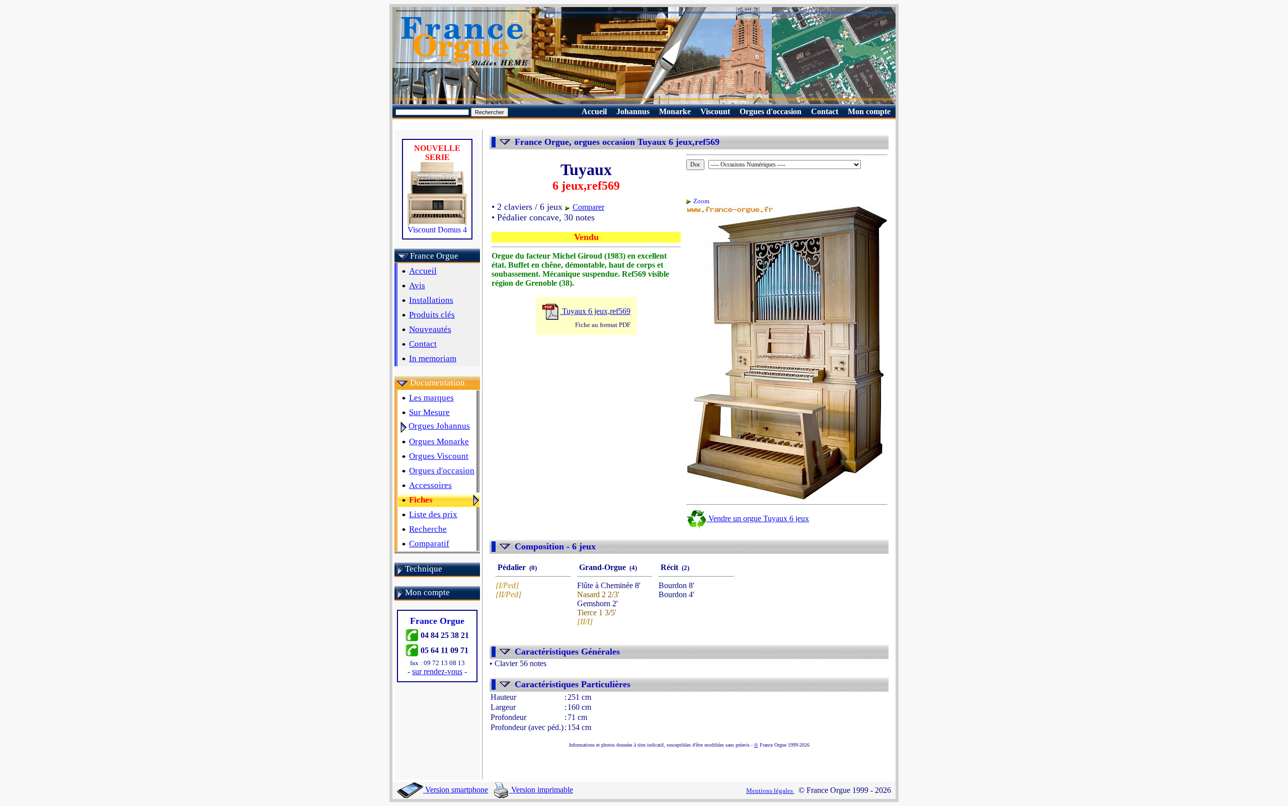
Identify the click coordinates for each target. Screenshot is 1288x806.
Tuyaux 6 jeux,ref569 (595, 311)
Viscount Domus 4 (437, 229)
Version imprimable (541, 789)
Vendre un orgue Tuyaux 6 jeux (757, 518)
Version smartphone (455, 789)
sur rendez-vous (437, 671)
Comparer (588, 207)
